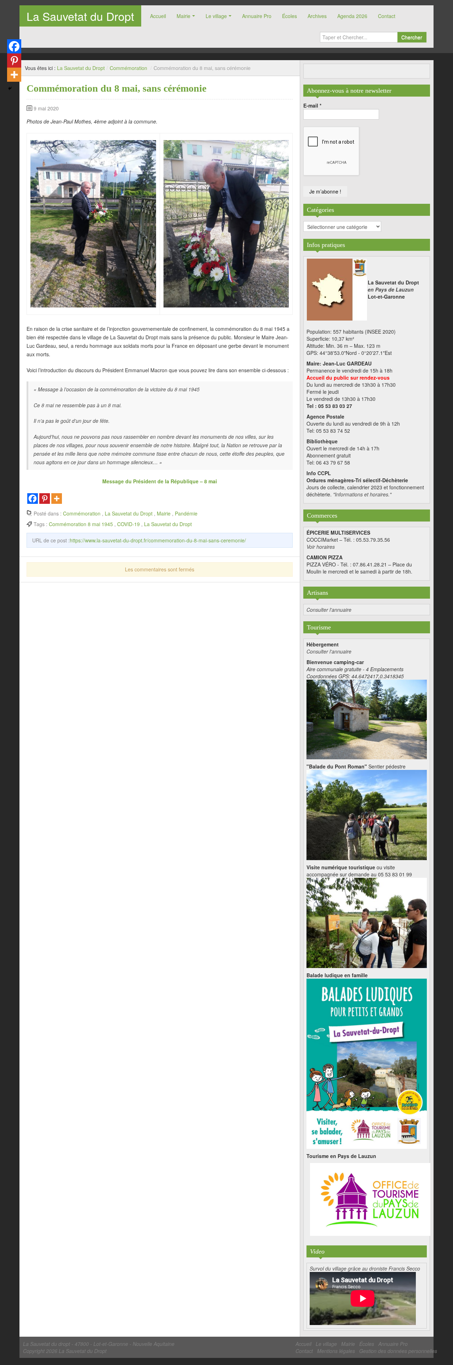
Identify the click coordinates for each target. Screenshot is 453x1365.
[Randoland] (366, 1062)
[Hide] (10, 88)
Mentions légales (336, 1350)
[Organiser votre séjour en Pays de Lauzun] (370, 1199)
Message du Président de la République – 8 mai (159, 481)
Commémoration (128, 67)
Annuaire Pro (256, 15)
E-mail (312, 105)
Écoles (289, 15)
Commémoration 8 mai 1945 (81, 524)
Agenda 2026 (352, 15)
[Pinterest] (44, 498)
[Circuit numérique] (366, 922)
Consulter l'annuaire (328, 609)
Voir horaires (320, 546)
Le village (216, 15)
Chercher (411, 37)
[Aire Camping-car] (366, 718)
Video (317, 1251)
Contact (386, 15)
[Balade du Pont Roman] (366, 814)
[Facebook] (32, 498)
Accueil (158, 15)
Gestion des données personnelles (398, 1350)
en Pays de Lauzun (391, 289)
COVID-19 (128, 524)
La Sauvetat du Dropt (80, 16)
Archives (317, 15)
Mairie (183, 15)
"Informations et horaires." (362, 494)
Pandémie (186, 513)
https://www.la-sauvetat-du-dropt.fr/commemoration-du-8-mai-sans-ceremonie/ (158, 540)
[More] (56, 498)
